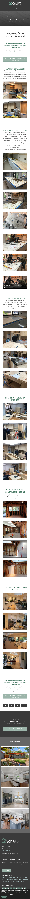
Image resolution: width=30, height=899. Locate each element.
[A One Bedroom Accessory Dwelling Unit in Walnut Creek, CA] (15, 756)
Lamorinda (17, 879)
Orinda (12, 881)
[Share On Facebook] (5, 705)
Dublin (23, 881)
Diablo (3, 879)
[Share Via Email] (24, 705)
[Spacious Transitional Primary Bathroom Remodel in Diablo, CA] (15, 798)
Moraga (18, 881)
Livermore (25, 879)
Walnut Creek (11, 877)
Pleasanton (10, 879)
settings (11, 894)
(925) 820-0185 (14, 722)
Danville (4, 877)
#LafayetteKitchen (9, 689)
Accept (4, 896)
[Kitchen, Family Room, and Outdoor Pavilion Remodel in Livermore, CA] (15, 819)
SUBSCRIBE (6, 870)
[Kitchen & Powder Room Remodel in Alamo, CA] (15, 777)
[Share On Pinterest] (17, 705)
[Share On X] (11, 705)
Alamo (25, 877)
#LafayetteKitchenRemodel (11, 52)
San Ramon (5, 881)
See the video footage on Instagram (15, 59)
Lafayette (19, 877)
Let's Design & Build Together (15, 729)
